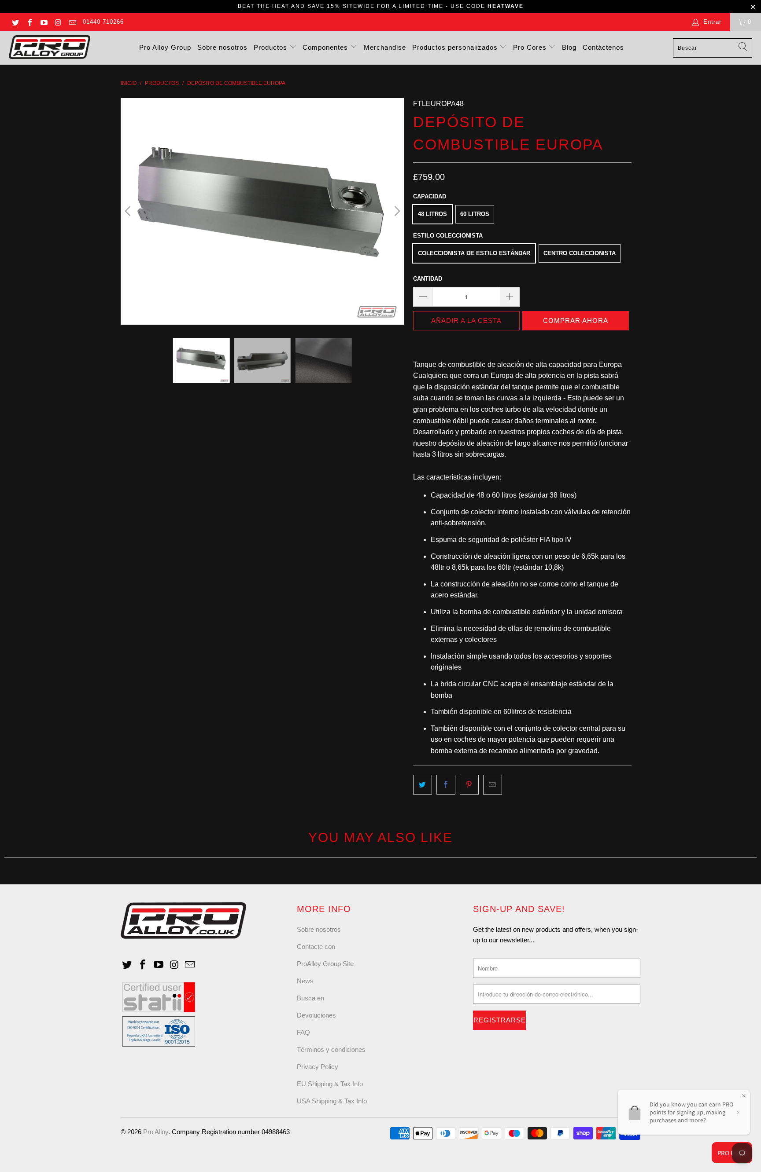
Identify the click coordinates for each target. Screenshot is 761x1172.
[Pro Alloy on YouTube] (44, 21)
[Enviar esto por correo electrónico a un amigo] (492, 785)
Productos (271, 47)
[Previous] (129, 211)
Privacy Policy (317, 1066)
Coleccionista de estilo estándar (474, 253)
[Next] (396, 211)
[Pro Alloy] (49, 47)
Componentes (326, 47)
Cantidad (427, 278)
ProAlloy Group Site (325, 963)
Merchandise (385, 47)
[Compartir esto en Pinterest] (469, 785)
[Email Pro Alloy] (72, 21)
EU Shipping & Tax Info (330, 1084)
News (305, 981)
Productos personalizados (456, 47)
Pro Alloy (155, 1131)
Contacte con (316, 946)
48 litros (432, 214)
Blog (569, 47)
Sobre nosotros (222, 47)
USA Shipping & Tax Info (332, 1101)
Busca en (310, 998)
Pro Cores (531, 47)
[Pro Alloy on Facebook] (29, 21)
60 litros (474, 214)
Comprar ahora (575, 320)
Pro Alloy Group (165, 47)
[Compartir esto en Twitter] (422, 785)
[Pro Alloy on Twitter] (15, 21)
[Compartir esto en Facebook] (445, 785)
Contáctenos (603, 47)
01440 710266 (103, 21)
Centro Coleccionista (579, 253)
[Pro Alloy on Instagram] (58, 21)
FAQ (303, 1032)
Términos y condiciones (331, 1049)
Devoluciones (316, 1015)
